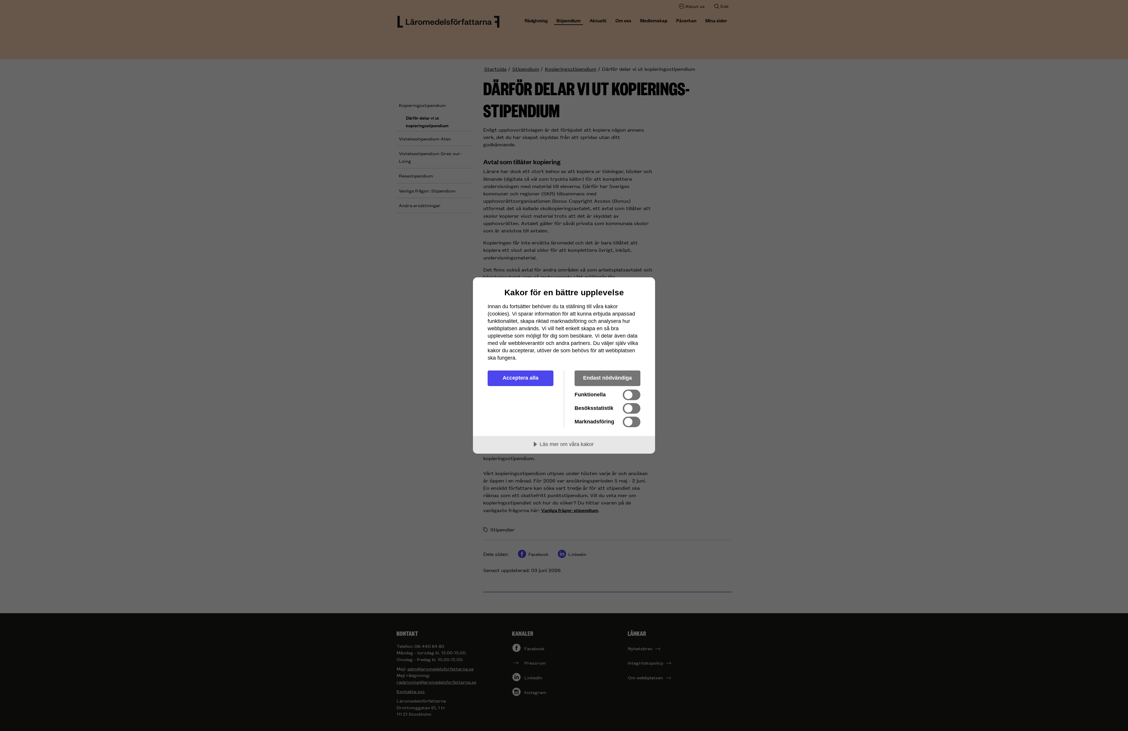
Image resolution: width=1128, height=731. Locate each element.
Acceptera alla (520, 378)
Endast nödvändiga (607, 378)
